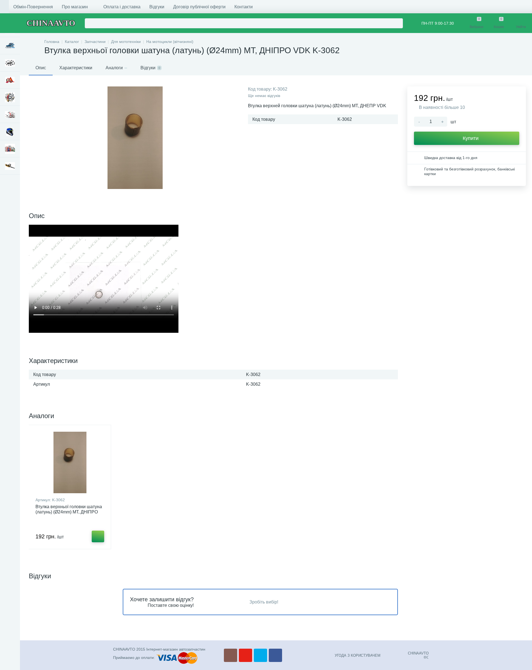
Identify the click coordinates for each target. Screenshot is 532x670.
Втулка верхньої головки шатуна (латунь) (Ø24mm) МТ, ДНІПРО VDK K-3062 (68, 512)
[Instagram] (230, 655)
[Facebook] (275, 655)
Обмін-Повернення (33, 6)
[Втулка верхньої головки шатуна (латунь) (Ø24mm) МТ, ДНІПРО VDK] (69, 462)
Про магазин (75, 6)
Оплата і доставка (121, 6)
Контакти (243, 6)
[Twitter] (260, 655)
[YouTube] (245, 655)
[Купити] (98, 536)
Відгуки (156, 6)
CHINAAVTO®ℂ (418, 655)
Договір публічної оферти (199, 6)
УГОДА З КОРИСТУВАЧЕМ (357, 655)
